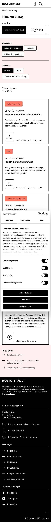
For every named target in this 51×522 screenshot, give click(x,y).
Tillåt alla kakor (25, 293)
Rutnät (7, 70)
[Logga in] (34, 4)
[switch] (45, 268)
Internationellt (14, 30)
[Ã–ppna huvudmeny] (46, 4)
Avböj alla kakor (25, 306)
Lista (18, 70)
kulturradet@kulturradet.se (23, 424)
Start (4, 11)
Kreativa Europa (36, 30)
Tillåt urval (25, 300)
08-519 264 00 (16, 430)
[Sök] (41, 4)
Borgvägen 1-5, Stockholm (22, 437)
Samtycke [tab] (9, 220)
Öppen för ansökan (12, 48)
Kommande (30, 48)
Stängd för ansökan (12, 54)
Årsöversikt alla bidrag (15, 76)
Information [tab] (25, 220)
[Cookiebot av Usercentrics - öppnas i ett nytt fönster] (38, 213)
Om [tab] (41, 220)
